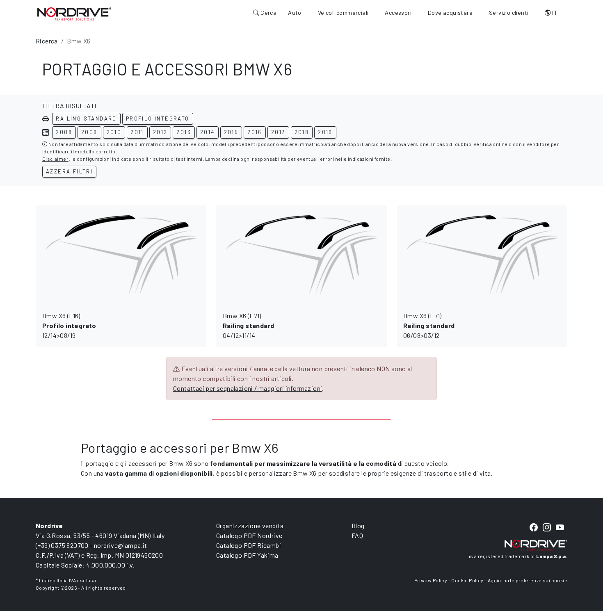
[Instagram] (547, 527)
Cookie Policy (467, 580)
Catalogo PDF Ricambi (248, 545)
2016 (254, 132)
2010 (114, 132)
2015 (231, 132)
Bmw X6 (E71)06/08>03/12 (429, 325)
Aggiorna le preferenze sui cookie (527, 580)
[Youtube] (560, 527)
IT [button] (554, 12)
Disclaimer (55, 159)
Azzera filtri (69, 171)
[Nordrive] (74, 13)
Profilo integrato (158, 118)
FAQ (357, 535)
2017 (278, 132)
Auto (295, 12)
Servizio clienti (508, 12)
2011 (137, 132)
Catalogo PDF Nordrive (249, 535)
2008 (64, 132)
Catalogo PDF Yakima (247, 555)
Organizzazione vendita (250, 525)
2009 (89, 132)
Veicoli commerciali (343, 12)
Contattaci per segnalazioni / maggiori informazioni (247, 388)
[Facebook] (534, 527)
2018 (302, 132)
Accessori (398, 12)
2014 (207, 132)
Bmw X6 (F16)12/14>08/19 (69, 325)
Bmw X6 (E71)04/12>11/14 (248, 325)
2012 (160, 132)
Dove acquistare (450, 12)
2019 (325, 132)
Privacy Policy (431, 580)
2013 (183, 132)
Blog (358, 525)
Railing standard (86, 118)
